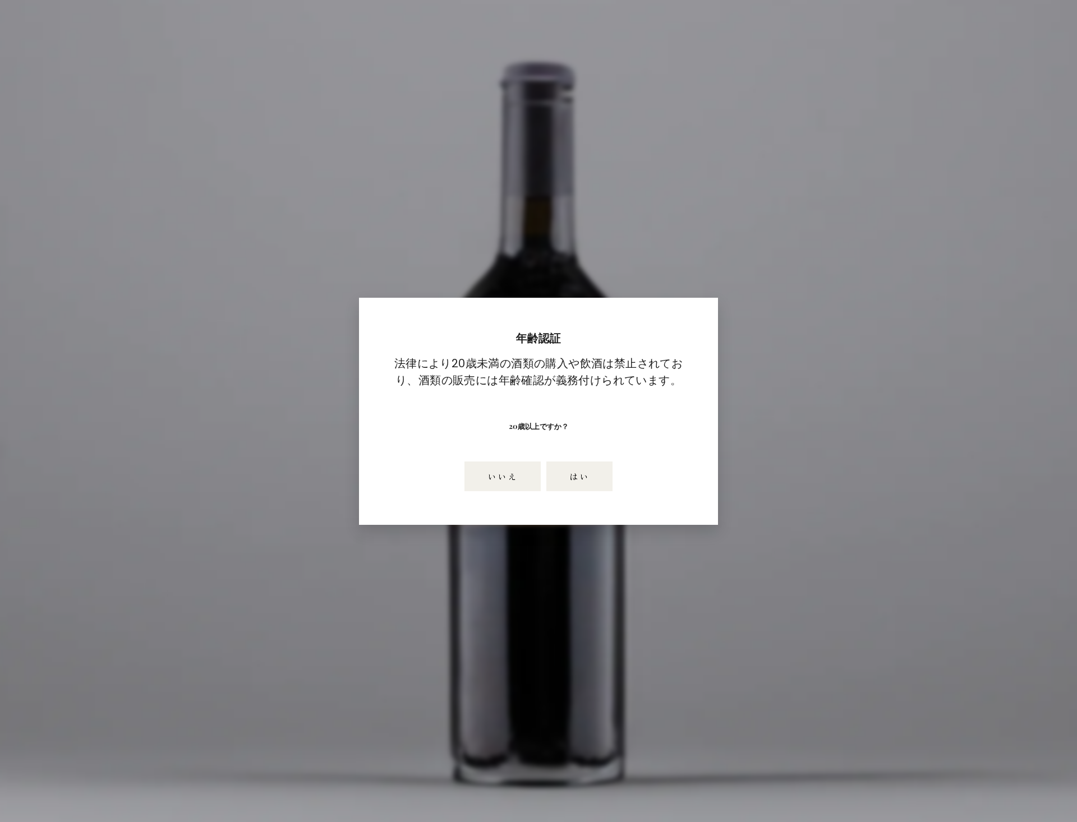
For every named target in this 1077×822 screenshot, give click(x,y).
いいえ (502, 476)
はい (579, 476)
